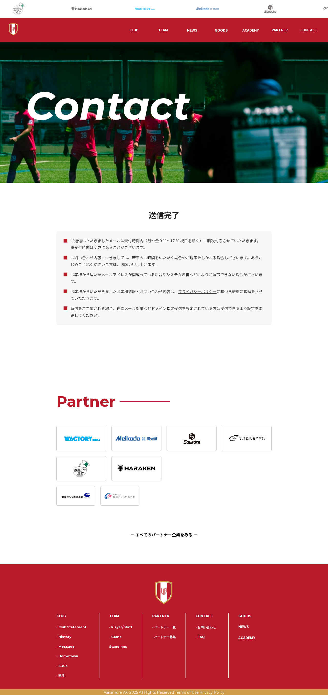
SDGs (62, 666)
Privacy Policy (212, 692)
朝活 (60, 675)
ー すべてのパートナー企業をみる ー (164, 535)
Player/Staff (120, 627)
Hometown (67, 656)
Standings (118, 647)
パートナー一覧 (164, 627)
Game (115, 637)
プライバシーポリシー (197, 291)
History (63, 637)
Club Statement (71, 627)
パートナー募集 (164, 637)
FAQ (200, 637)
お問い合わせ (206, 627)
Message (65, 647)
